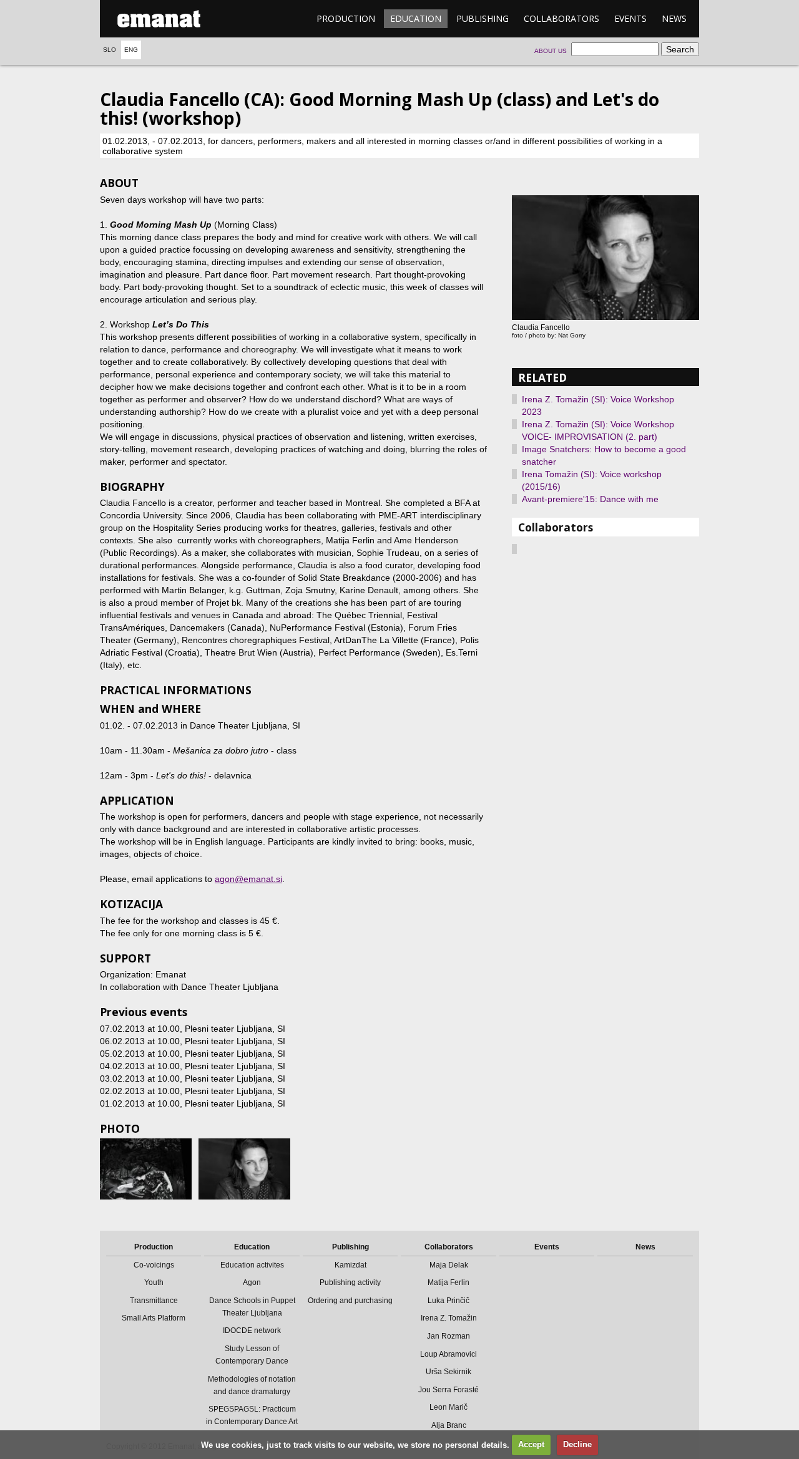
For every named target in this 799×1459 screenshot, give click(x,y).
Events (630, 18)
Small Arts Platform (153, 1318)
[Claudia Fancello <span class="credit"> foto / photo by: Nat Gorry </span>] (605, 257)
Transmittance (154, 1300)
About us (550, 50)
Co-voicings (154, 1265)
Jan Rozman (448, 1336)
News (674, 18)
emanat (159, 18)
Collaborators (561, 18)
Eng (131, 49)
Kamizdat (350, 1265)
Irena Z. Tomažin (449, 1318)
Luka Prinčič (448, 1300)
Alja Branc (448, 1425)
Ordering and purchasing (350, 1300)
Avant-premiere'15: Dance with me (590, 499)
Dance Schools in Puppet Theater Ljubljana (252, 1306)
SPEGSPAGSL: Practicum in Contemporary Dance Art (252, 1415)
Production (345, 18)
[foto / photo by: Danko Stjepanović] (146, 1169)
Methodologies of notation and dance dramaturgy (252, 1385)
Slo (109, 49)
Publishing (482, 18)
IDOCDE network (252, 1330)
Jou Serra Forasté (448, 1389)
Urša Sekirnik (448, 1371)
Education (415, 18)
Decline (577, 1444)
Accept (531, 1444)
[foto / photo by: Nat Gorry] (244, 1169)
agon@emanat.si (248, 879)
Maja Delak (448, 1265)
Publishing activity (350, 1282)
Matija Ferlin (448, 1282)
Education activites (252, 1265)
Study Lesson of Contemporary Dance (251, 1354)
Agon (252, 1282)
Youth (154, 1282)
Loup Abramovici (448, 1354)
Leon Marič (448, 1407)
